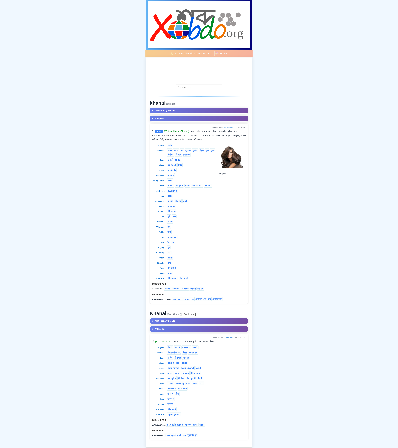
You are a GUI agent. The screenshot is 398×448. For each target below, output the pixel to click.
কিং (173, 242)
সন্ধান (201, 424)
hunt (177, 347)
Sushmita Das (229, 338)
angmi (179, 185)
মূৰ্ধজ (213, 150)
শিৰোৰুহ (186, 154)
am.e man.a (182, 373)
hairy (167, 288)
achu (170, 185)
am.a (170, 373)
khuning (172, 237)
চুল (168, 247)
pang (184, 362)
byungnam (173, 414)
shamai (182, 388)
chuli (178, 201)
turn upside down (175, 435)
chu (187, 185)
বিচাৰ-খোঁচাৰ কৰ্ (173, 352)
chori (170, 383)
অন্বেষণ (187, 424)
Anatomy (159, 131)
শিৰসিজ (170, 154)
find (169, 347)
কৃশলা (195, 150)
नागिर (169, 357)
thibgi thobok (194, 378)
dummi (184, 278)
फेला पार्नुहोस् (173, 393)
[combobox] (199, 87)
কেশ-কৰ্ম (198, 299)
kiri (201, 383)
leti (180, 165)
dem (170, 257)
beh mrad (173, 368)
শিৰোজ (178, 154)
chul (170, 201)
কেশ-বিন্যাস (217, 299)
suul (170, 221)
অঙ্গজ (169, 150)
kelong (180, 383)
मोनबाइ (178, 357)
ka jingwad (187, 368)
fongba (171, 378)
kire (195, 383)
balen (170, 362)
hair (169, 145)
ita (177, 362)
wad (198, 368)
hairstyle (189, 299)
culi (185, 201)
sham (170, 175)
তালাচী (195, 424)
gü (169, 216)
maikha (171, 388)
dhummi (172, 278)
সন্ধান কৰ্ (193, 352)
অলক (176, 150)
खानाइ (177, 159)
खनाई (170, 159)
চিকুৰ (202, 150)
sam (169, 180)
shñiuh (171, 170)
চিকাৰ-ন (170, 398)
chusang (197, 185)
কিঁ (168, 242)
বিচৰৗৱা (170, 404)
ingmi (207, 185)
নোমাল (193, 288)
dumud (171, 165)
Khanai (171, 409)
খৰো (169, 231)
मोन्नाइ (186, 357)
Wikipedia (158, 118)
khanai (171, 206)
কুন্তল (188, 150)
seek (195, 347)
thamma (196, 373)
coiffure (177, 299)
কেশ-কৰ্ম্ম (207, 299)
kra (169, 252)
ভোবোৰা (200, 288)
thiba (181, 378)
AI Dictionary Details (163, 110)
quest (170, 424)
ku (174, 216)
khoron (171, 267)
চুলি (207, 150)
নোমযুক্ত (185, 288)
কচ (182, 150)
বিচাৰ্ (185, 352)
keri (188, 383)
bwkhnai (172, 190)
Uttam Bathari (229, 127)
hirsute (176, 288)
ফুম (168, 226)
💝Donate (222, 53)
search (186, 347)
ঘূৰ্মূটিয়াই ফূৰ (192, 435)
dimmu (171, 211)
